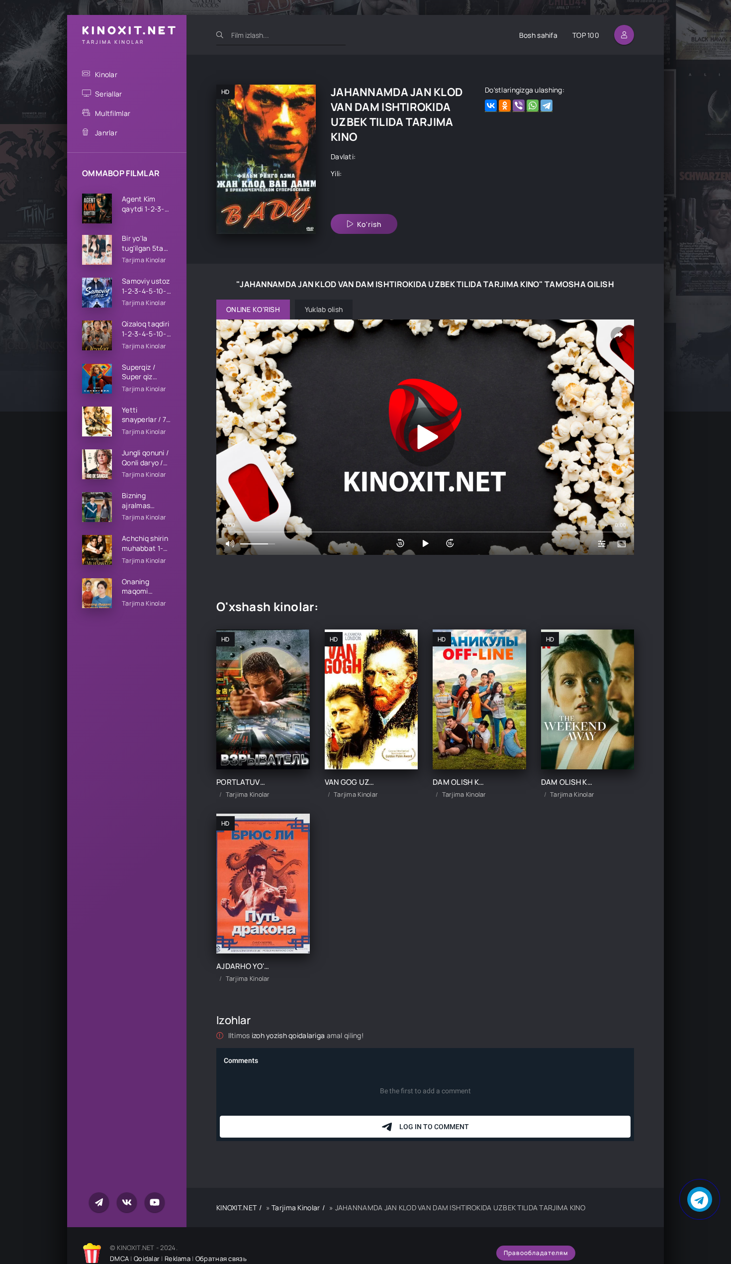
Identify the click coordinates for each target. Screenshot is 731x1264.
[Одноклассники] (505, 106)
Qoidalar (147, 1258)
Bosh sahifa (538, 35)
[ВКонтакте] (491, 106)
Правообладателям (536, 1253)
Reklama (177, 1258)
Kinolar (106, 74)
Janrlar (106, 132)
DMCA (119, 1258)
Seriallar (108, 94)
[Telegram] (546, 106)
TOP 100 (585, 35)
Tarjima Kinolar (296, 1207)
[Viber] (519, 106)
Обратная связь (221, 1258)
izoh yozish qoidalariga (289, 1035)
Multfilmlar (112, 113)
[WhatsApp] (533, 106)
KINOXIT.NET (236, 1207)
